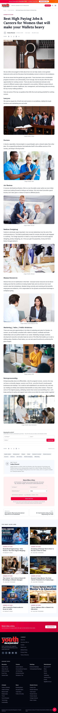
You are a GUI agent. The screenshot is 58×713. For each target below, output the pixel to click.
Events (45, 679)
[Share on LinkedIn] (16, 36)
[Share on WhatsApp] (14, 36)
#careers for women (36, 454)
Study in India (5, 666)
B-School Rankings (34, 666)
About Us (23, 639)
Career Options (11, 10)
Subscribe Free (44, 1)
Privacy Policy (24, 652)
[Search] (52, 5)
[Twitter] (3, 653)
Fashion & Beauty (6, 687)
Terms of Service (25, 654)
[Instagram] (6, 653)
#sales (28, 454)
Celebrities (46, 675)
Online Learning (5, 671)
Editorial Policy (24, 649)
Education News (19, 689)
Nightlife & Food (47, 681)
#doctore (12, 456)
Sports (45, 673)
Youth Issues (33, 691)
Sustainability (5, 702)
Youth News (18, 691)
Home (5, 10)
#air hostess (19, 456)
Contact (22, 644)
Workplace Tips (19, 675)
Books (45, 671)
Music (45, 669)
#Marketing (37, 456)
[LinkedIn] (9, 653)
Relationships (5, 693)
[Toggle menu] (55, 5)
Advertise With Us (25, 642)
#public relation (7, 454)
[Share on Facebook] (9, 36)
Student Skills (5, 675)
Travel (3, 696)
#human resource (47, 454)
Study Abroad (5, 669)
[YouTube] (12, 653)
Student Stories (33, 693)
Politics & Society (20, 693)
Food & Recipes (5, 698)
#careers (6, 456)
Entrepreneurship (20, 673)
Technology (4, 700)
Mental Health (5, 691)
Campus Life (33, 687)
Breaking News (19, 687)
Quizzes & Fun (47, 677)
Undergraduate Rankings (36, 669)
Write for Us (23, 647)
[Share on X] (11, 36)
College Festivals (34, 698)
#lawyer (23, 454)
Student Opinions (34, 689)
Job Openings (19, 671)
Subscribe (47, 5)
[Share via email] (19, 36)
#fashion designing (28, 456)
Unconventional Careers (21, 669)
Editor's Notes (33, 700)
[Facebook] (16, 653)
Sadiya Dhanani (14, 464)
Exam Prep (4, 673)
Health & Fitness (5, 689)
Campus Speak (33, 696)
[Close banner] (56, 1)
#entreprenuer (16, 454)
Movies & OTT (47, 666)
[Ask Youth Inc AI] (55, 710)
